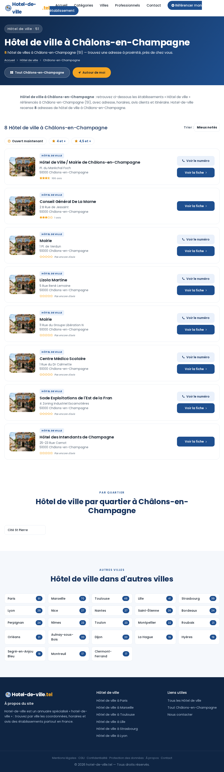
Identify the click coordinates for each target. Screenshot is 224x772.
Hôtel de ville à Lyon (111, 736)
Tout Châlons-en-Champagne (39, 72)
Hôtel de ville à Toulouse (115, 714)
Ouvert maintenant (27, 141)
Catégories (83, 5)
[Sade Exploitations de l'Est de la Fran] (22, 402)
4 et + (61, 141)
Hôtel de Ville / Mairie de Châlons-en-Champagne (90, 162)
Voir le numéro (198, 161)
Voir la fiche (194, 172)
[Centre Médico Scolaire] (22, 363)
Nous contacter (180, 714)
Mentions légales (64, 758)
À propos (152, 758)
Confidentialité (97, 758)
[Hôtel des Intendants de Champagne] (22, 441)
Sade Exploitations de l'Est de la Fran (76, 398)
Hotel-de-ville (31, 8)
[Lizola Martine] (22, 284)
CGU (81, 758)
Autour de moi (93, 72)
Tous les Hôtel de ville (184, 700)
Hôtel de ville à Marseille (115, 707)
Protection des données (126, 758)
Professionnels (127, 5)
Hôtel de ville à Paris (112, 700)
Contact (154, 5)
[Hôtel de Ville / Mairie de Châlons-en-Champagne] (22, 166)
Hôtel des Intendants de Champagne (77, 437)
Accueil (61, 5)
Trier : (189, 127)
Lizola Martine (53, 280)
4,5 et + (85, 141)
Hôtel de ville (29, 60)
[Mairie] (22, 245)
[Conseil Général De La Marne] (22, 206)
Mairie (46, 240)
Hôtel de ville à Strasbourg (117, 729)
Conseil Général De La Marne (68, 201)
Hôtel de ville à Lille (110, 722)
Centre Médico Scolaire (63, 358)
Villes (104, 5)
